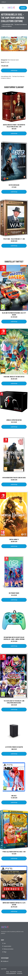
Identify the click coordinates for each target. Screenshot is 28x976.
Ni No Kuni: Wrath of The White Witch (14, 376)
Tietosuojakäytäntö (11, 973)
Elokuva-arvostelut (8, 949)
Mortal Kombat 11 (14, 539)
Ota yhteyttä (13, 971)
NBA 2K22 (14, 795)
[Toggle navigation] (3, 7)
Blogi (5, 952)
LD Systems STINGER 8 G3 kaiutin (14, 747)
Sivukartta (19, 973)
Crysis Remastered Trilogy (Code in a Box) (14, 477)
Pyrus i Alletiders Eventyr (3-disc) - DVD (14, 851)
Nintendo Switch (14, 60)
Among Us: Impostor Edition (14, 420)
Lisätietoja (14, 70)
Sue (5, 943)
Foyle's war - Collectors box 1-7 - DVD (14, 239)
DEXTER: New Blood (14, 185)
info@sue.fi (4, 2)
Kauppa (23, 7)
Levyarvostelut (7, 946)
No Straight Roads (14, 593)
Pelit (9, 60)
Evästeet (19, 971)
